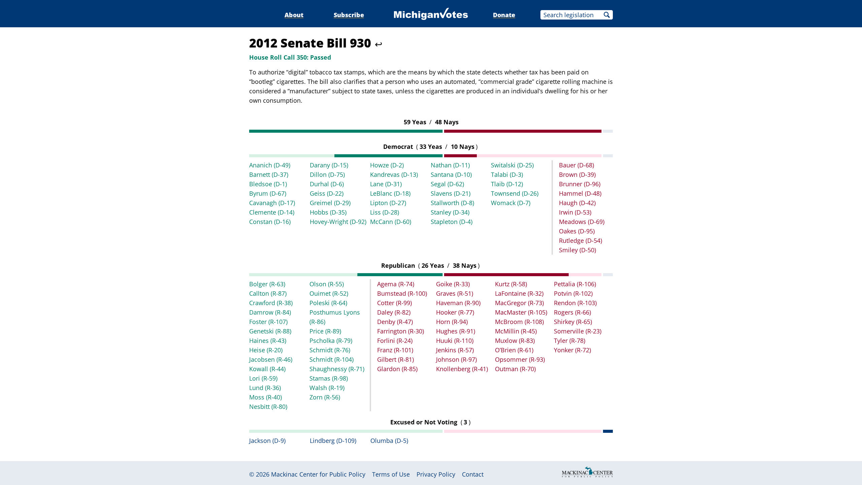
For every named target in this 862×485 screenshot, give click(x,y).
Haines (267, 340)
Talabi (507, 174)
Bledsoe (268, 184)
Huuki (454, 340)
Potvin (573, 293)
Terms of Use (391, 474)
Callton (268, 293)
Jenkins (455, 350)
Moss (265, 397)
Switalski (512, 165)
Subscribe (349, 15)
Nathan (450, 165)
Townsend (514, 193)
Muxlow (515, 340)
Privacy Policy (436, 474)
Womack (510, 203)
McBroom (519, 322)
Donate (504, 15)
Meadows (581, 222)
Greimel (330, 203)
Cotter (394, 303)
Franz (395, 350)
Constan (270, 222)
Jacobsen (270, 359)
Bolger (267, 284)
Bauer (576, 165)
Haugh (577, 203)
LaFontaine (519, 293)
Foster (268, 322)
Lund (265, 388)
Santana (451, 174)
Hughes (455, 331)
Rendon (575, 303)
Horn (452, 322)
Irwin (575, 212)
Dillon (327, 174)
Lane (386, 184)
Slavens (450, 193)
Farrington (400, 331)
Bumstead (402, 293)
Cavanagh (272, 203)
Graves (454, 293)
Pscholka (330, 340)
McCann (390, 222)
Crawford (271, 303)
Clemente (271, 212)
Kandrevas (394, 174)
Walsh (326, 388)
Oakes (577, 231)
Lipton (388, 203)
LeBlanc (390, 193)
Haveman (458, 303)
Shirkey (573, 322)
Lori (263, 378)
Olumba (389, 441)
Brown (577, 174)
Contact (473, 474)
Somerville (577, 331)
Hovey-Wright (338, 222)
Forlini (394, 340)
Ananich (269, 165)
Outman (515, 369)
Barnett (268, 174)
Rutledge (580, 240)
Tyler (569, 340)
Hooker (455, 312)
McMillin (516, 331)
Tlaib (507, 184)
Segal (447, 184)
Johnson (456, 359)
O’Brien (514, 350)
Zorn (324, 397)
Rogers (572, 312)
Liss (384, 212)
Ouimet (328, 293)
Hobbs (328, 212)
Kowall (267, 369)
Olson (326, 284)
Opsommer (520, 359)
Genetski (270, 331)
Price (325, 331)
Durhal (327, 184)
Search (607, 15)
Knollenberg (462, 369)
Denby (395, 322)
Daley (393, 312)
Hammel (580, 193)
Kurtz (511, 284)
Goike (453, 284)
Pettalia (575, 284)
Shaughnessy (336, 369)
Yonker (572, 350)
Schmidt (329, 350)
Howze (387, 165)
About (294, 15)
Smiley (577, 250)
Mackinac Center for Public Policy (318, 474)
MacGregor (519, 303)
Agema (395, 284)
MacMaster (521, 312)
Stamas (328, 378)
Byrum (267, 193)
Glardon (397, 369)
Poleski (328, 303)
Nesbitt (268, 406)
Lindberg (333, 441)
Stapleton (451, 222)
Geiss (326, 193)
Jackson (267, 441)
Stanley (450, 212)
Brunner (579, 184)
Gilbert (395, 359)
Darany (329, 165)
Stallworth (452, 203)
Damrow (270, 312)
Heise (266, 350)
